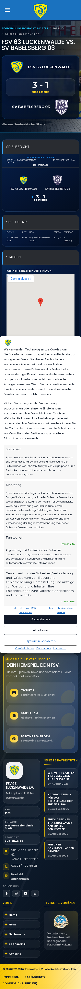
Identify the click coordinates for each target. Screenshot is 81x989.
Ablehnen (40, 630)
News (13, 924)
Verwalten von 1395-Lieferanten (25, 610)
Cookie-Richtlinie (24, 648)
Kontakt (15, 953)
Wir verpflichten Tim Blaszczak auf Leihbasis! (61, 776)
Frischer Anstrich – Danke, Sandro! (61, 848)
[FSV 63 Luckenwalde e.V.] (14, 770)
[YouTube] (25, 893)
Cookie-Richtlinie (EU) (20, 983)
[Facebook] (6, 893)
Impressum (59, 648)
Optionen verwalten (41, 641)
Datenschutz (43, 648)
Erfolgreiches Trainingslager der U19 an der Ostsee (60, 824)
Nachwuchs (17, 934)
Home (13, 914)
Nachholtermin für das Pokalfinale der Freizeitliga (60, 799)
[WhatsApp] (35, 893)
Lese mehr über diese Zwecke (61, 610)
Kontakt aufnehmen (20, 877)
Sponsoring (17, 943)
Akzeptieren (40, 619)
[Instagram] (16, 893)
